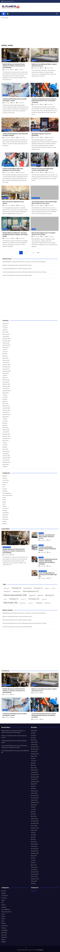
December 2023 (6, 384)
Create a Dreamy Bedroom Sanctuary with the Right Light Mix (17, 275)
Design (4, 484)
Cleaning (5, 478)
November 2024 (6, 367)
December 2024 (6, 364)
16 (33, 252)
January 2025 (6, 362)
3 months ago (36, 172)
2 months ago (7, 137)
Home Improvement (7, 164)
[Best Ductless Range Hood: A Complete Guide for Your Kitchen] (45, 224)
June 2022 (5, 421)
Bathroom (34, 60)
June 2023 (5, 397)
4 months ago (7, 205)
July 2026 (5, 325)
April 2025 (5, 356)
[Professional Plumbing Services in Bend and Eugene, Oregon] (15, 90)
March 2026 (5, 332)
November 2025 (6, 340)
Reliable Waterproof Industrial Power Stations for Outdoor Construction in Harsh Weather (14, 65)
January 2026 (6, 336)
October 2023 (6, 388)
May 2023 (5, 399)
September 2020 (6, 462)
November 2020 (6, 458)
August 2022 (6, 416)
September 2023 (6, 390)
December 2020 (6, 455)
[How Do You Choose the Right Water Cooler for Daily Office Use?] (45, 160)
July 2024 (5, 375)
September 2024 (6, 371)
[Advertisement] (30, 31)
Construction (6, 480)
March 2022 (5, 427)
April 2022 (5, 425)
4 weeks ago (36, 68)
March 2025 (5, 358)
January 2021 (6, 453)
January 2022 (6, 432)
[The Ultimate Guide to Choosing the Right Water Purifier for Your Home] (45, 193)
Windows (5, 523)
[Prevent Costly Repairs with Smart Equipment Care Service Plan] (15, 160)
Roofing (4, 521)
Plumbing (5, 95)
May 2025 (5, 354)
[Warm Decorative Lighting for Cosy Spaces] (15, 193)
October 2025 (6, 343)
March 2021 (5, 449)
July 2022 (5, 419)
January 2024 (6, 382)
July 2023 (5, 395)
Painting (4, 506)
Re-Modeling (6, 512)
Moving (4, 502)
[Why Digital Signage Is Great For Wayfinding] (45, 125)
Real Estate (5, 515)
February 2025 (6, 360)
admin (12, 69)
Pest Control (6, 508)
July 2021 (5, 442)
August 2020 (6, 464)
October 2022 (6, 412)
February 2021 (6, 451)
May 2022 (5, 423)
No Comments (20, 69)
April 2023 (5, 401)
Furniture (5, 489)
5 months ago (36, 205)
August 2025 (6, 347)
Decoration (5, 482)
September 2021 (6, 438)
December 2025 (6, 338)
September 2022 (6, 414)
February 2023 (6, 406)
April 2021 (5, 447)
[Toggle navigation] (8, 13)
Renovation (5, 517)
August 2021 (6, 440)
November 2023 (6, 386)
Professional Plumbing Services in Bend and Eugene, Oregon (17, 268)
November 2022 (6, 410)
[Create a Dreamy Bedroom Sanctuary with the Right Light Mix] (15, 125)
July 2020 (5, 466)
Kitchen (33, 229)
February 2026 (6, 334)
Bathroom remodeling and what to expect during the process (17, 265)
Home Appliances (6, 60)
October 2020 (6, 460)
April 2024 (5, 377)
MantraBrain (40, 950)
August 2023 (6, 393)
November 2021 (6, 436)
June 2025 (5, 351)
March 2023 (5, 403)
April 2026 (5, 330)
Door (4, 486)
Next (38, 252)
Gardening (5, 491)
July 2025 (5, 349)
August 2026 (6, 323)
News (4, 504)
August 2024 (6, 373)
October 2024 (6, 369)
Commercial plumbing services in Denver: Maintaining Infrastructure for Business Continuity (44, 100)
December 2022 (6, 408)
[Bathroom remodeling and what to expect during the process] (45, 55)
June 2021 (5, 445)
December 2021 (6, 434)
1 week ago (6, 69)
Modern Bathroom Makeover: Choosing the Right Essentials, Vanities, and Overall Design (15, 234)
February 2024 (6, 380)
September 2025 (6, 345)
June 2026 (5, 327)
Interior (4, 497)
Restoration (5, 519)
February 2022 (6, 429)
